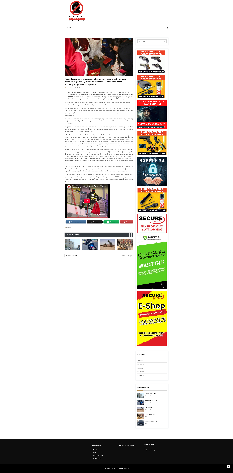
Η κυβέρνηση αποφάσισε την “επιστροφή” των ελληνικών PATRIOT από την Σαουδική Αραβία (107, 244)
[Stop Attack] (77, 13)
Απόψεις (140, 361)
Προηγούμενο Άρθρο (72, 256)
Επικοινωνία (97, 458)
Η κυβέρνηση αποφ (150, 407)
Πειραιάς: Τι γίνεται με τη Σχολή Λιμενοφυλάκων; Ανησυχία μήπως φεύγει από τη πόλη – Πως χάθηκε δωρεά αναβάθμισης (72, 244)
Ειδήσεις (68, 227)
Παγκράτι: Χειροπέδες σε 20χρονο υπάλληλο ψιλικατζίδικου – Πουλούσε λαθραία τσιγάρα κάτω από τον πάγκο (125, 244)
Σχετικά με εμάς (98, 455)
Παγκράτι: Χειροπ (150, 414)
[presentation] (129, 235)
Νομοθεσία (140, 371)
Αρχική (95, 449)
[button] (166, 28)
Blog (94, 452)
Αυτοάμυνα (140, 364)
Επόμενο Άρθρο (127, 256)
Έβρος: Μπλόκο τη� (151, 421)
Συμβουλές (140, 375)
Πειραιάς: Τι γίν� (150, 393)
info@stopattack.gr (149, 450)
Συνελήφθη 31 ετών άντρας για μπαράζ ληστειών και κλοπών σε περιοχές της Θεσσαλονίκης (90, 244)
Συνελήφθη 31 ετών (151, 400)
